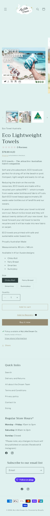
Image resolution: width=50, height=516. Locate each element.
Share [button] (8, 345)
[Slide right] (47, 117)
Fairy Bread (29, 281)
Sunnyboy (27, 287)
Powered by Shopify (36, 510)
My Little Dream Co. (20, 510)
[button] (5, 9)
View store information (16, 338)
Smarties (11, 287)
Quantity (5, 292)
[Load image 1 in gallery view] (12, 117)
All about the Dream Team (17, 384)
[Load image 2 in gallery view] (25, 117)
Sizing (8, 408)
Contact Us (10, 402)
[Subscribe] (41, 470)
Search (8, 372)
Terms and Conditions (15, 390)
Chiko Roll (10, 280)
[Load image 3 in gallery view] (38, 117)
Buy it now (25, 322)
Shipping (5, 155)
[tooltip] (36, 315)
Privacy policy (12, 396)
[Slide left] (3, 117)
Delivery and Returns (15, 378)
